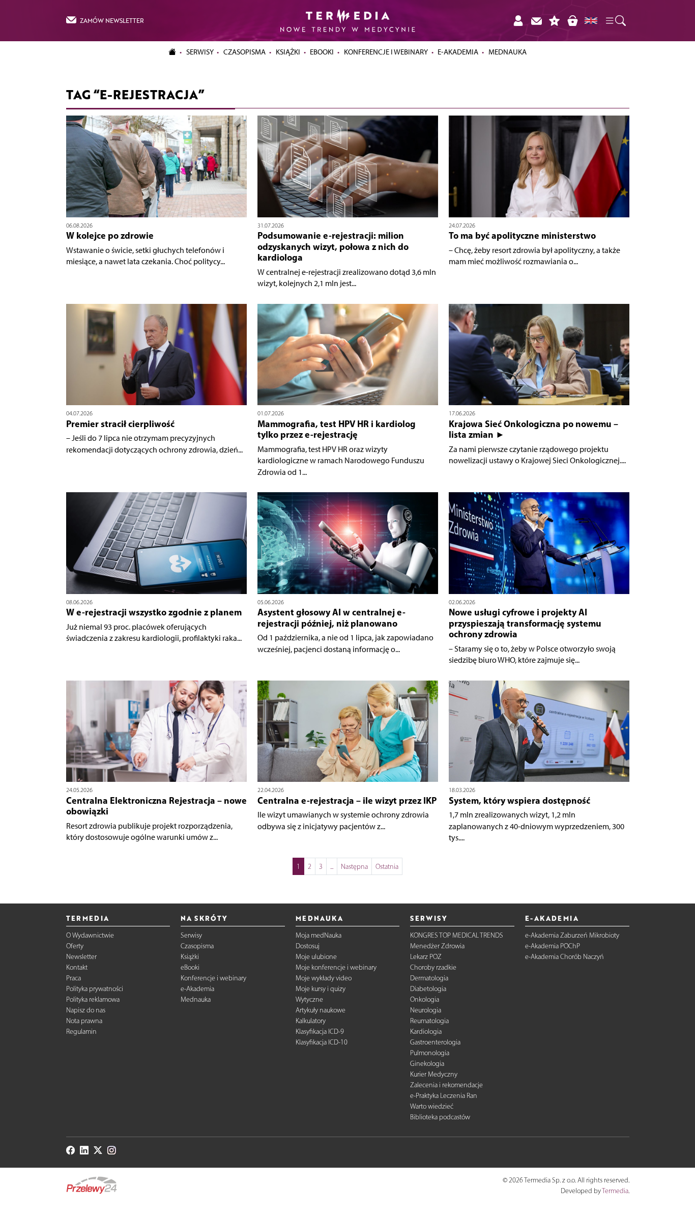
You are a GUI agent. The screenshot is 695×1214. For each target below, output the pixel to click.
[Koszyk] (572, 21)
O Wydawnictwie (90, 935)
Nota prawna (84, 1021)
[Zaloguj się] (518, 21)
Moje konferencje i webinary (336, 967)
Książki (288, 52)
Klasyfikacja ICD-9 (320, 1031)
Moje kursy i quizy (320, 988)
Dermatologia (429, 978)
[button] (615, 21)
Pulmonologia (429, 1053)
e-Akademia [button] (458, 52)
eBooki (322, 52)
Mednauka (196, 999)
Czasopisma (197, 946)
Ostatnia (386, 866)
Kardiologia (426, 1031)
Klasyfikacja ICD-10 (321, 1042)
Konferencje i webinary (213, 978)
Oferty (74, 946)
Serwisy (191, 935)
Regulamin (81, 1031)
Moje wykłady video (324, 978)
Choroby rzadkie (433, 967)
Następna (354, 866)
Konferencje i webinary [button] (386, 52)
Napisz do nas (85, 1010)
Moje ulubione (316, 956)
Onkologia (424, 999)
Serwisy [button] (200, 52)
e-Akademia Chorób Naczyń (564, 956)
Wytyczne (309, 999)
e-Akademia (197, 988)
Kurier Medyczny (433, 1074)
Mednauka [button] (507, 52)
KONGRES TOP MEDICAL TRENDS (456, 935)
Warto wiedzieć (431, 1106)
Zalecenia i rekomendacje (446, 1085)
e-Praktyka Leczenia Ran (443, 1095)
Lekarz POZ (426, 956)
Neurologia (425, 1010)
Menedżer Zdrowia (437, 946)
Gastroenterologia (435, 1042)
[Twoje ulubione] (554, 21)
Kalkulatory (311, 1021)
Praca (73, 978)
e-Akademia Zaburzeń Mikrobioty (572, 935)
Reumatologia (429, 1021)
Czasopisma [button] (244, 52)
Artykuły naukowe (320, 1010)
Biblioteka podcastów (440, 1117)
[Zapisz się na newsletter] (536, 21)
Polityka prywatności (94, 988)
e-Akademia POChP (552, 946)
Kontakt (77, 967)
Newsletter (81, 956)
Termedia (615, 1191)
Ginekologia (427, 1063)
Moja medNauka (318, 935)
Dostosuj (308, 946)
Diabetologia (428, 988)
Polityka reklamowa (93, 999)
